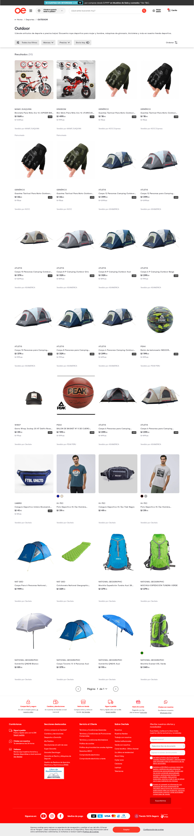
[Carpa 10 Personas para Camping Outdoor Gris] (34, 336)
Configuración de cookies (153, 830)
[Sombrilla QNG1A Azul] (118, 649)
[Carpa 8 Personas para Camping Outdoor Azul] (76, 336)
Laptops (118, 767)
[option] (97, 2)
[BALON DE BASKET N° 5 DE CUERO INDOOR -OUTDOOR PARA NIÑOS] (76, 414)
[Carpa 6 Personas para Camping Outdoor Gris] (118, 414)
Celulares (118, 764)
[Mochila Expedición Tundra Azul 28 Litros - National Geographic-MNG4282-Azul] (118, 571)
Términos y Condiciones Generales (92, 730)
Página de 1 (95, 689)
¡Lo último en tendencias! (124, 752)
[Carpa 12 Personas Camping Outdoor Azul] (118, 179)
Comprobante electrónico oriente (92, 759)
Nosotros (118, 730)
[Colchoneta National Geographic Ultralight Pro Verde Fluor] (76, 571)
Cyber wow (119, 760)
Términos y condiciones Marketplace (93, 740)
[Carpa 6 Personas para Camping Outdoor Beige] (160, 414)
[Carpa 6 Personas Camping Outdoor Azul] (118, 336)
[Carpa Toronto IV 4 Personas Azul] (76, 649)
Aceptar (126, 830)
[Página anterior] (78, 689)
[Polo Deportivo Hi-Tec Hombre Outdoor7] (160, 492)
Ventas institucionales (123, 741)
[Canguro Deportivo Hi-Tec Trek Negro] (118, 492)
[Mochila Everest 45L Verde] (160, 649)
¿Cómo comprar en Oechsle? (55, 730)
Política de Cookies (91, 832)
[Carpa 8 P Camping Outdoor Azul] (118, 257)
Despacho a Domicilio (52, 737)
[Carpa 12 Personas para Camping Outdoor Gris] (160, 179)
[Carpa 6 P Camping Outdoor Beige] (160, 257)
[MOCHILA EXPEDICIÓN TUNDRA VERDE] (160, 571)
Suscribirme (160, 801)
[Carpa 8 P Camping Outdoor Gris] (76, 257)
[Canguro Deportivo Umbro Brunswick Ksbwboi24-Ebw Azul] (34, 492)
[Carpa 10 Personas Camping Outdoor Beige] (34, 257)
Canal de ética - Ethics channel (126, 749)
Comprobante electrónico (89, 755)
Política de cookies (86, 744)
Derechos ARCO (85, 751)
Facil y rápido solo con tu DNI (25, 732)
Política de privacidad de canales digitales (95, 747)
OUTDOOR (43, 19)
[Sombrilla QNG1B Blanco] (34, 649)
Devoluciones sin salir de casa (55, 745)
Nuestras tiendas (121, 734)
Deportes (30, 19)
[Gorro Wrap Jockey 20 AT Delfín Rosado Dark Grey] (34, 414)
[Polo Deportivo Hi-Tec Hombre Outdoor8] (76, 492)
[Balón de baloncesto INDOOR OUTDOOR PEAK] (160, 336)
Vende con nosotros (122, 745)
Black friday (119, 756)
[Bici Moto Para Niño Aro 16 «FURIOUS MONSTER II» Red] (76, 98)
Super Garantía (50, 749)
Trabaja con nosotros (123, 737)
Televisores (119, 771)
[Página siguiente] (115, 689)
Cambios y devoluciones (53, 734)
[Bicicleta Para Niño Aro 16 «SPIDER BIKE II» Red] (34, 98)
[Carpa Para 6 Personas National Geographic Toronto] (34, 571)
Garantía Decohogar (52, 752)
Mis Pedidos (49, 741)
